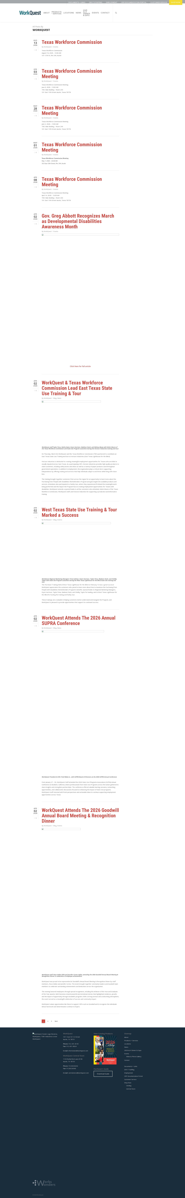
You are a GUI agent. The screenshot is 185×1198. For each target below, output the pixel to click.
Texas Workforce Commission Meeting (72, 73)
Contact (127, 1060)
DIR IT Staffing (129, 1070)
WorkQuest (48, 47)
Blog (54, 398)
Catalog (128, 1086)
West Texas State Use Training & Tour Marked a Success (79, 512)
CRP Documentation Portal (133, 1076)
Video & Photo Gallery (133, 1056)
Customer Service (130, 1079)
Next (56, 1021)
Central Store (130, 1089)
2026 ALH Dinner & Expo (132, 1050)
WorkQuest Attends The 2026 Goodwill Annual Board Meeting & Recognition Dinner (80, 815)
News (59, 398)
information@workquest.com (78, 1051)
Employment (128, 1073)
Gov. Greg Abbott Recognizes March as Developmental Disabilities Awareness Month (78, 221)
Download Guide (103, 1074)
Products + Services (131, 1040)
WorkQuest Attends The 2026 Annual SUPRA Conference (78, 620)
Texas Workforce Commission (72, 42)
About (126, 1037)
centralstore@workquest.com (78, 1073)
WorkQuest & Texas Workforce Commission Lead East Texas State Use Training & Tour (77, 388)
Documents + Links (130, 1066)
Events (55, 47)
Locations (127, 1044)
